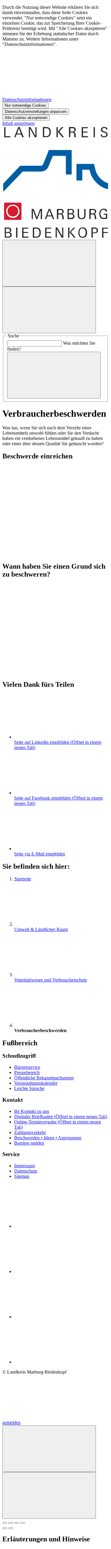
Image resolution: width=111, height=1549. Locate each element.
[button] (55, 504)
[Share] (10, 1523)
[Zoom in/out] (22, 1523)
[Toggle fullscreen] (16, 1523)
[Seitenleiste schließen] (49, 1495)
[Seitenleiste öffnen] (49, 310)
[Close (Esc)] (4, 1523)
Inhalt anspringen (18, 123)
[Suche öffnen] (49, 263)
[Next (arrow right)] (10, 1528)
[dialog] (55, 63)
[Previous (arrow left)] (4, 1528)
